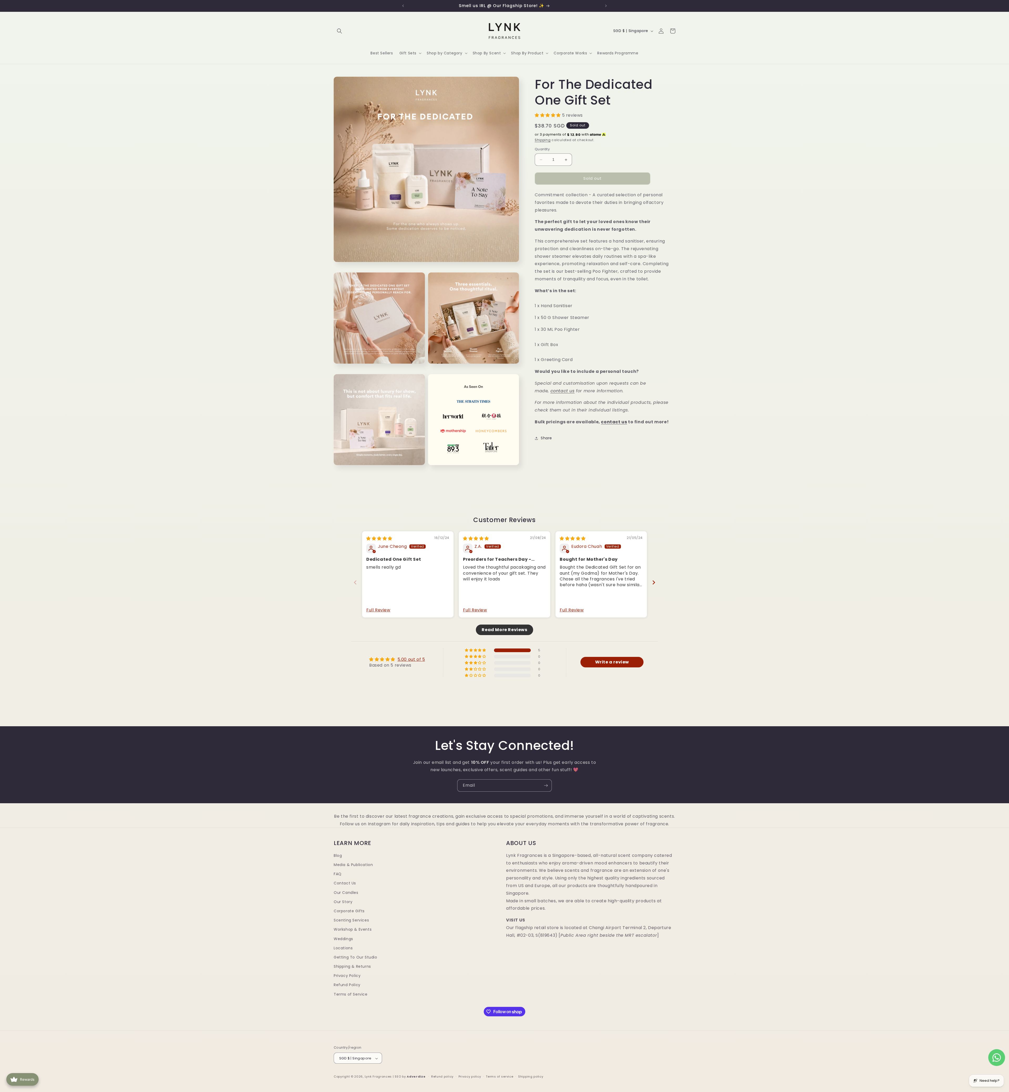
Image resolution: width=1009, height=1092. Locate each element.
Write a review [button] (612, 662)
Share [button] (546, 438)
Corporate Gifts (349, 911)
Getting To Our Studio (355, 957)
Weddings (343, 938)
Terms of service (499, 1076)
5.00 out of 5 (411, 659)
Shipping (543, 140)
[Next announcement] (606, 6)
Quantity (542, 149)
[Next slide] (654, 582)
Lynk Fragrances (378, 1077)
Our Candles (346, 892)
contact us (562, 391)
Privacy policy (470, 1076)
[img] (379, 538)
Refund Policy (347, 985)
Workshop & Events (353, 929)
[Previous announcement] (403, 6)
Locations (343, 948)
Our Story (343, 901)
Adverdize (416, 1077)
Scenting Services (351, 920)
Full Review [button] (378, 610)
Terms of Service (351, 994)
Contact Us (345, 883)
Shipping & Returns (352, 966)
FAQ (338, 874)
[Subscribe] (546, 785)
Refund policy (442, 1076)
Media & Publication (353, 864)
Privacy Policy (347, 975)
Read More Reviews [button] (504, 630)
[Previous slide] (355, 582)
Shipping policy (530, 1076)
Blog (338, 855)
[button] (339, 31)
